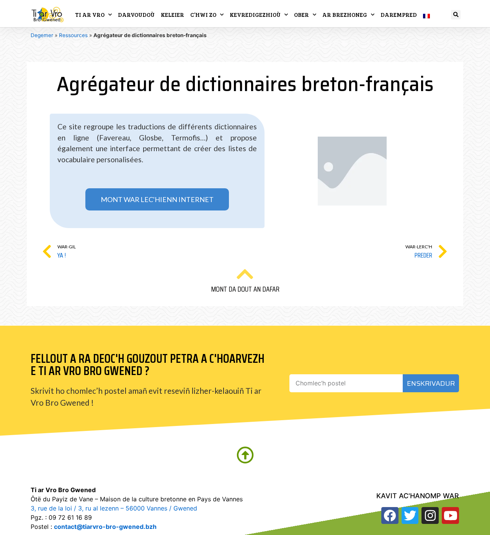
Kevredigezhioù (255, 14)
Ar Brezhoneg (344, 14)
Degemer (42, 35)
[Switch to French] (426, 14)
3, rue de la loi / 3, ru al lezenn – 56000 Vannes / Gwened (114, 508)
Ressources (73, 35)
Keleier (172, 14)
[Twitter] (410, 515)
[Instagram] (430, 515)
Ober (301, 14)
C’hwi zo (203, 14)
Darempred (399, 14)
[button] (456, 15)
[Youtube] (450, 515)
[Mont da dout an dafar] (245, 274)
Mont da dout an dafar (245, 289)
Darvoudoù (136, 14)
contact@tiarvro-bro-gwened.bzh (105, 526)
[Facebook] (390, 515)
